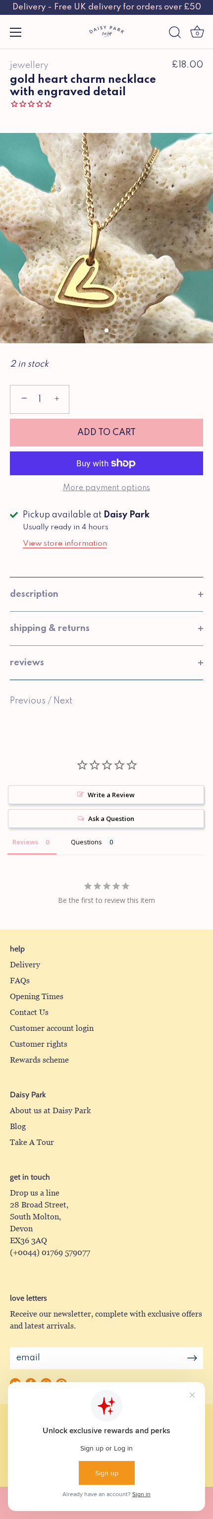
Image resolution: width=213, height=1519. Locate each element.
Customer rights (38, 1044)
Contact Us (29, 1012)
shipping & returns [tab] (50, 628)
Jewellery (29, 65)
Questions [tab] (86, 841)
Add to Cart (106, 432)
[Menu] (16, 32)
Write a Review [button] (111, 794)
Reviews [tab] (25, 841)
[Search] (175, 34)
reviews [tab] (27, 662)
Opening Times (36, 996)
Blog (18, 1126)
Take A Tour (32, 1142)
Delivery (25, 964)
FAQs (20, 980)
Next (62, 700)
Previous (29, 700)
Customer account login (52, 1028)
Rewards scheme (39, 1060)
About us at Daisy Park (50, 1110)
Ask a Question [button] (111, 818)
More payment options (106, 488)
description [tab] (34, 594)
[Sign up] (192, 1358)
